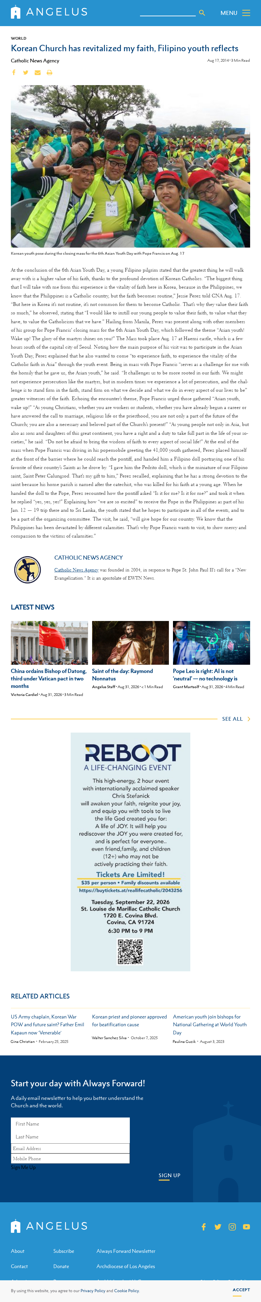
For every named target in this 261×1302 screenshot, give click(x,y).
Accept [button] (241, 1289)
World (19, 38)
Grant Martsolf (186, 686)
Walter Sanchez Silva (109, 1038)
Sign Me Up (23, 1167)
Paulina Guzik (184, 1041)
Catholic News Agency (35, 60)
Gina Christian (23, 1041)
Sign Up (169, 1175)
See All (232, 719)
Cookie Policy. (127, 1291)
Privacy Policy (93, 1291)
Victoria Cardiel (24, 694)
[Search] (202, 13)
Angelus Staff (103, 686)
